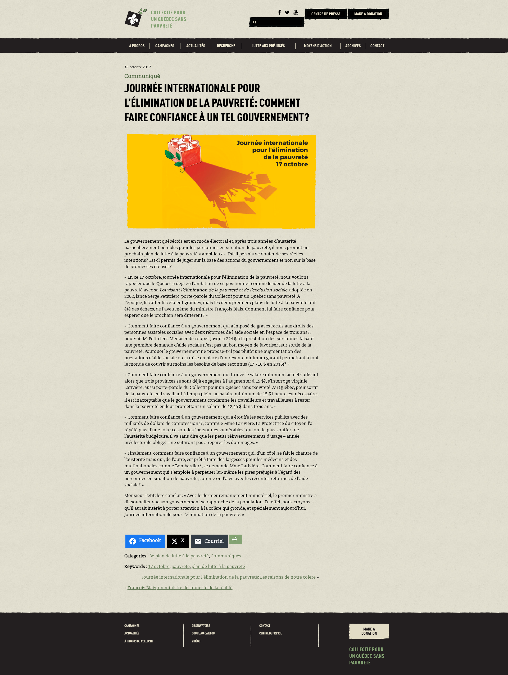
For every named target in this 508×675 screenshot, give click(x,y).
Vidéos (196, 641)
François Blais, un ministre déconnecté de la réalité (180, 588)
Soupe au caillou (203, 633)
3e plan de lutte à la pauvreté (179, 556)
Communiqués (226, 556)
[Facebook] (279, 12)
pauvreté (180, 567)
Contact (377, 46)
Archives (353, 46)
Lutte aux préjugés (268, 46)
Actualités (195, 46)
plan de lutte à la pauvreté (218, 567)
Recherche (226, 46)
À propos (136, 46)
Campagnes (164, 46)
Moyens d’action (318, 46)
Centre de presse (270, 633)
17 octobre (159, 567)
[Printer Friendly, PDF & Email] (235, 539)
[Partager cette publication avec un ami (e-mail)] (209, 541)
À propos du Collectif (138, 641)
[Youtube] (295, 12)
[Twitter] (287, 12)
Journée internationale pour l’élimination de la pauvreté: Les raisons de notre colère (229, 577)
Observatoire (201, 626)
